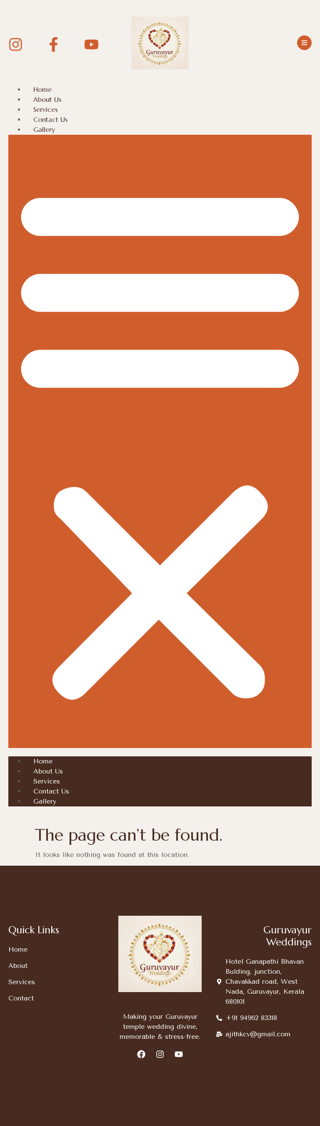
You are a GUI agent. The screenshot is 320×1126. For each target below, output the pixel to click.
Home (42, 89)
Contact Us (50, 119)
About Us (47, 99)
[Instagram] (160, 1054)
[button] (160, 441)
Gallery (44, 129)
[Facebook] (141, 1054)
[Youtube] (179, 1054)
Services (45, 109)
